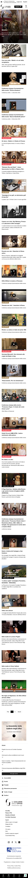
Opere (14, 876)
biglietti (17, 6)
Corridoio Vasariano (10, 817)
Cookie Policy (17, 865)
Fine (8, 711)
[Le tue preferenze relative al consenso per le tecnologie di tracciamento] (25, 875)
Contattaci (7, 826)
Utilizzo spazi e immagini (11, 822)
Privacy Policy (10, 865)
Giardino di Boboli (10, 815)
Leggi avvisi (19, 1)
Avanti (19, 711)
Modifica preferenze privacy (14, 867)
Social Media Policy (10, 835)
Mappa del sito (8, 824)
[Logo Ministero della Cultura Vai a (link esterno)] (14, 849)
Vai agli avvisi (14, 773)
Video (19, 876)
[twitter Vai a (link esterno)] (16, 842)
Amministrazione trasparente (14, 856)
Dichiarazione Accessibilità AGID (14, 858)
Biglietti (7, 820)
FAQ (6, 831)
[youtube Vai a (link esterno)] (19, 842)
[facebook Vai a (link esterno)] (12, 842)
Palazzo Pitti (8, 812)
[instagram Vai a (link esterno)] (9, 842)
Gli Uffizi (7, 810)
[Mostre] (6, 7)
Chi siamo (7, 829)
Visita (3, 876)
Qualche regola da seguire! (11, 833)
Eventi (9, 876)
